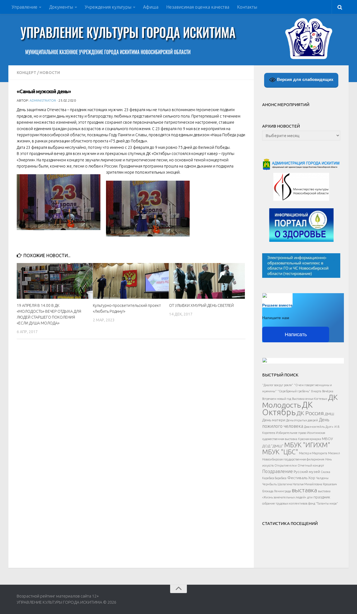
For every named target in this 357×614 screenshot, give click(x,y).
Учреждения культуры (108, 6)
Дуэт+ (329, 426)
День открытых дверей (302, 420)
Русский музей (307, 471)
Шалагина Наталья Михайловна (300, 484)
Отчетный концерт (311, 465)
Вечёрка (327, 391)
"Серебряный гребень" (294, 391)
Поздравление (277, 471)
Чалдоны (322, 478)
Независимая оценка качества (197, 6)
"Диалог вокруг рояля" (277, 385)
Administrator (43, 100)
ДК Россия (310, 413)
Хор (311, 478)
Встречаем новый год (276, 398)
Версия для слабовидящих (304, 79)
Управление (24, 6)
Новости (50, 72)
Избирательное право (291, 432)
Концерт (26, 72)
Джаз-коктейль (314, 426)
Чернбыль (269, 484)
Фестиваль (297, 478)
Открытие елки (285, 465)
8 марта (316, 391)
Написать (296, 334)
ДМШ (329, 414)
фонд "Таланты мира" (323, 503)
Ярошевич (330, 484)
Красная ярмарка (309, 439)
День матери (273, 420)
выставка (304, 490)
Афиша (150, 6)
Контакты (247, 6)
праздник (321, 497)
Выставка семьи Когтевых (309, 398)
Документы (61, 6)
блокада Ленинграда (276, 491)
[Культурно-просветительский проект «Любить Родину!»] (131, 281)
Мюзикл (334, 453)
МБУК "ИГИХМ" (307, 444)
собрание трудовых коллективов (284, 503)
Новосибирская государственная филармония (293, 459)
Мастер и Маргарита (313, 453)
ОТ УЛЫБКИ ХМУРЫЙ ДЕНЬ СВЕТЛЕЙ (201, 305)
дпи (310, 497)
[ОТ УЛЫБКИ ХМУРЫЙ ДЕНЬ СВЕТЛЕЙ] (207, 281)
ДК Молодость (300, 401)
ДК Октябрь (287, 408)
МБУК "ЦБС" (280, 451)
